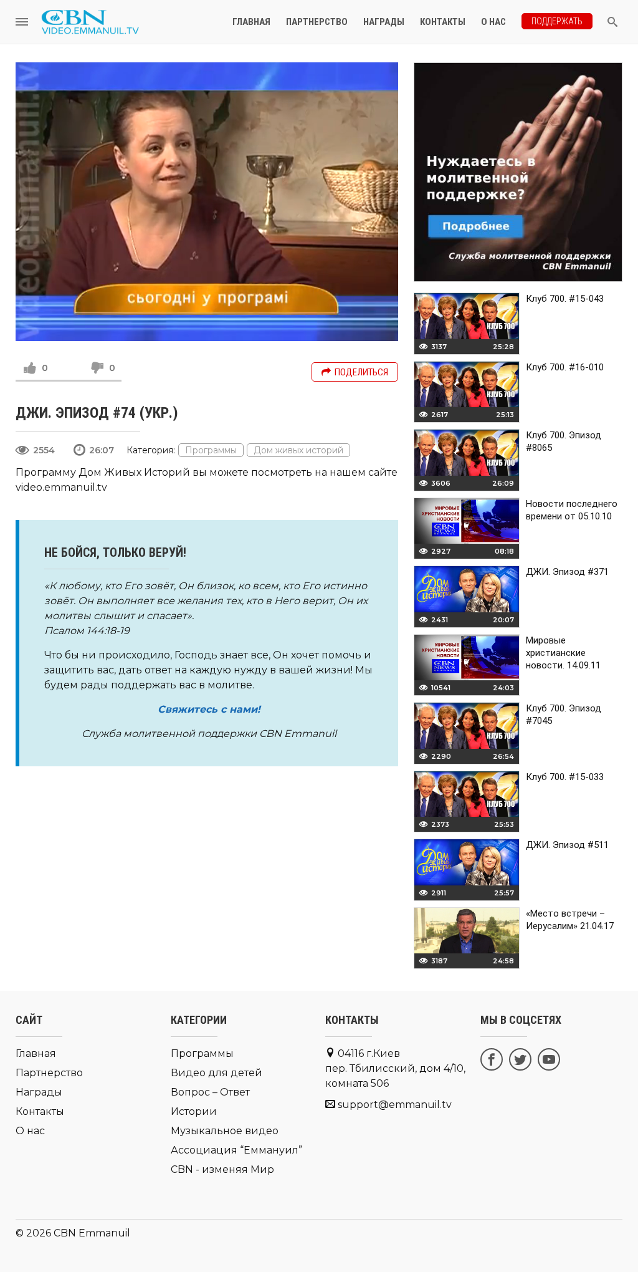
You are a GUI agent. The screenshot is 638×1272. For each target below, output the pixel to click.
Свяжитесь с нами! (209, 709)
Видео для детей (216, 1073)
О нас (493, 21)
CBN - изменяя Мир (222, 1169)
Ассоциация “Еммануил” (236, 1150)
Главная (251, 21)
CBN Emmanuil (92, 1233)
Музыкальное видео (225, 1131)
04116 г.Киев (395, 1068)
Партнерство (317, 21)
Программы (211, 450)
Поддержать (557, 21)
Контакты (442, 21)
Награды (383, 21)
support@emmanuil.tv (395, 1105)
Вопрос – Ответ (210, 1092)
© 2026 (33, 1233)
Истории (194, 1111)
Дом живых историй (298, 450)
